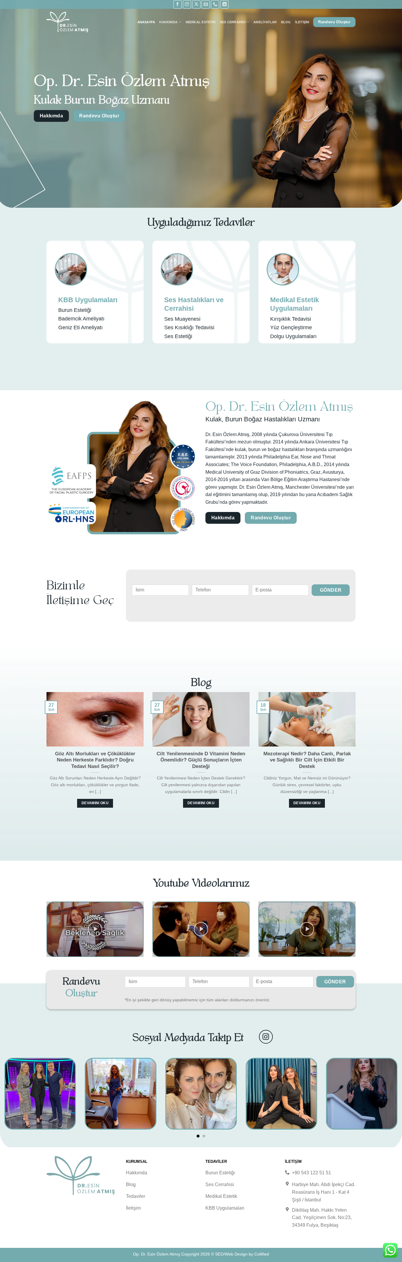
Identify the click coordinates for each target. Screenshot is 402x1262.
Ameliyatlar (265, 22)
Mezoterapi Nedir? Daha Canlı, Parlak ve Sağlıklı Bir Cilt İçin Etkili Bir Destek (307, 760)
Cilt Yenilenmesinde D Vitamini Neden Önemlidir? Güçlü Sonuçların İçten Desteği (201, 760)
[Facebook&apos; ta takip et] (177, 4)
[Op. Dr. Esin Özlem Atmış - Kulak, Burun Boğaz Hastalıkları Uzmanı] (75, 22)
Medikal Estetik (201, 22)
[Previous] (45, 756)
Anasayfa (146, 22)
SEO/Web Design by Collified (242, 1254)
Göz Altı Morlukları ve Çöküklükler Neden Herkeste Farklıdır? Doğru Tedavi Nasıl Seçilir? (95, 760)
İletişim (302, 22)
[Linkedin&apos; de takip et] (224, 4)
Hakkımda (168, 22)
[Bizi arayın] (215, 4)
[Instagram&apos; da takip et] (187, 4)
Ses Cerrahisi (232, 22)
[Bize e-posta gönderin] (205, 4)
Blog (286, 22)
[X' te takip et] (196, 4)
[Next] (356, 756)
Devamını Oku (95, 803)
